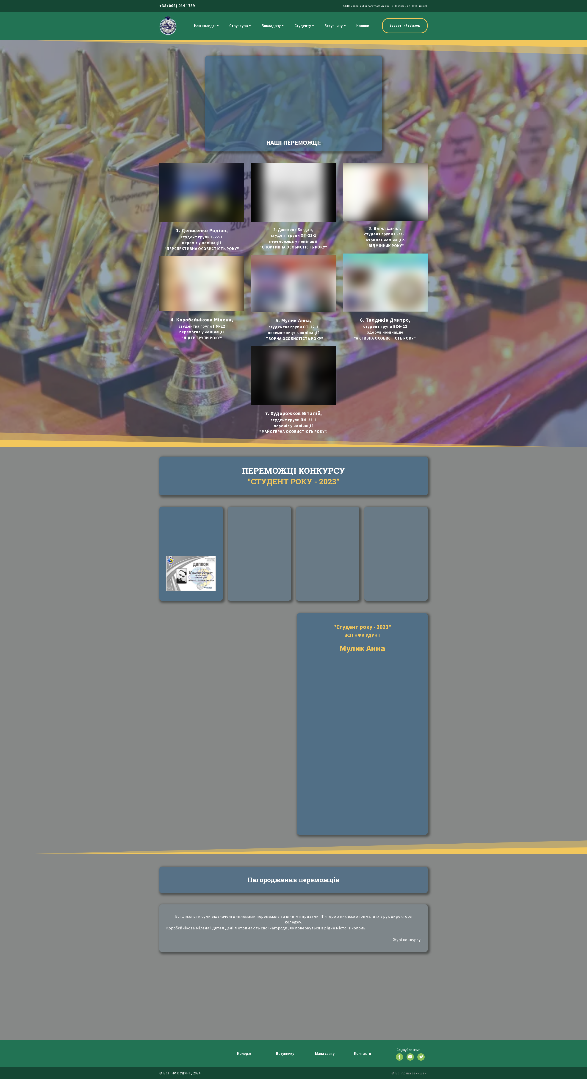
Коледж (244, 1053)
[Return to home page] (168, 25)
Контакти (362, 1053)
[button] (405, 25)
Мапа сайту (325, 1053)
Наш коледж (205, 25)
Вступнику (333, 25)
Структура (238, 25)
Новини (362, 25)
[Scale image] (191, 534)
